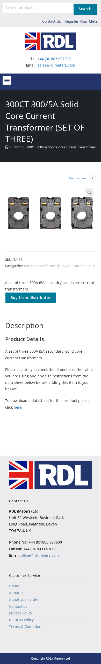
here (18, 407)
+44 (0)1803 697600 (54, 58)
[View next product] (92, 178)
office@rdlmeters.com (40, 555)
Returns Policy (21, 619)
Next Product (78, 178)
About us (17, 592)
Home (14, 586)
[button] (7, 80)
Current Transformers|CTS (44, 265)
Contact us (18, 606)
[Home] (7, 147)
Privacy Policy (20, 613)
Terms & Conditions (26, 626)
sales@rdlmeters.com (56, 65)
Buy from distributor (31, 297)
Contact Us (51, 21)
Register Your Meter (81, 21)
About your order (24, 599)
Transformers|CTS (81, 265)
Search (85, 8)
